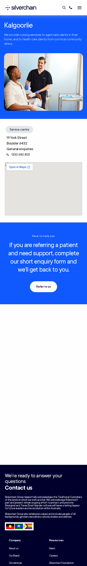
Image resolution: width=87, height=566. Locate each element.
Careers (53, 555)
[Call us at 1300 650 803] (70, 7)
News (52, 548)
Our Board (14, 555)
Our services (15, 563)
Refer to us (43, 287)
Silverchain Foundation (61, 563)
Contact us (18, 488)
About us (13, 548)
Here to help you (43, 236)
